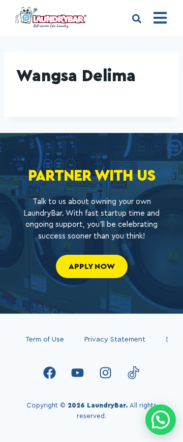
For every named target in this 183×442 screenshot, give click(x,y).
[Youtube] (77, 372)
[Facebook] (50, 372)
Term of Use (44, 339)
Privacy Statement (114, 339)
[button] (136, 18)
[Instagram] (105, 372)
